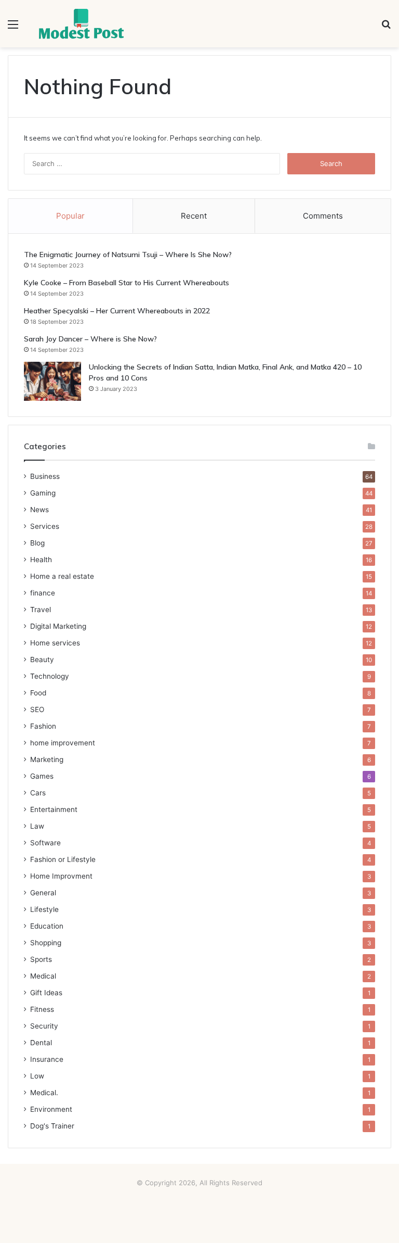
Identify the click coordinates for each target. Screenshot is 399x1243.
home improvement (62, 743)
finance (42, 593)
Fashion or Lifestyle (63, 859)
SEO (37, 709)
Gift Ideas (46, 992)
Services (44, 526)
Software (45, 843)
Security (44, 1026)
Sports (41, 959)
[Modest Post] (81, 23)
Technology (49, 676)
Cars (38, 793)
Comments (323, 216)
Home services (55, 643)
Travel (40, 609)
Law (37, 826)
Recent (194, 216)
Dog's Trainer (52, 1126)
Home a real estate (62, 576)
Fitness (42, 1009)
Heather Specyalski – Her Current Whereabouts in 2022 (117, 310)
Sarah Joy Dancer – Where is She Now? (90, 339)
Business (45, 476)
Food (38, 693)
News (39, 509)
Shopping (45, 942)
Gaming (43, 493)
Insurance (46, 1059)
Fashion (43, 726)
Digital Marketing (58, 626)
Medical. (44, 1092)
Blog (37, 543)
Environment (51, 1109)
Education (46, 926)
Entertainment (53, 809)
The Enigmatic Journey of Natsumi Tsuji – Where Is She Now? (128, 254)
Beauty (42, 659)
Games (42, 776)
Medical (43, 976)
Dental (41, 1042)
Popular (70, 216)
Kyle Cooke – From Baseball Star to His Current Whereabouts (126, 282)
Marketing (46, 759)
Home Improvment (61, 876)
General (43, 893)
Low (37, 1076)
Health (41, 559)
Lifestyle (44, 909)
